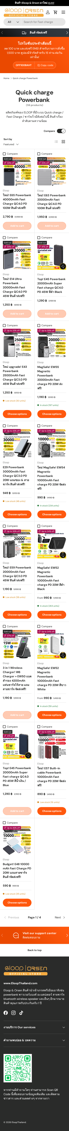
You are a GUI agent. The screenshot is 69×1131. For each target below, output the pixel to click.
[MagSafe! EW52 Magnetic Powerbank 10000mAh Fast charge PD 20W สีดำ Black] (51, 543)
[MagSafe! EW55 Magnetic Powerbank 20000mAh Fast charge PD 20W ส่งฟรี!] (51, 343)
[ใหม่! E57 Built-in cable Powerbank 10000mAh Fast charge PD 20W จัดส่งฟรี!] (51, 744)
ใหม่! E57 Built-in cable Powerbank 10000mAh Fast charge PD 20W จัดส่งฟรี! (51, 776)
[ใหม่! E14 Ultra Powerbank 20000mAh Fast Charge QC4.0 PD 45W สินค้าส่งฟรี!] (17, 255)
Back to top (35, 950)
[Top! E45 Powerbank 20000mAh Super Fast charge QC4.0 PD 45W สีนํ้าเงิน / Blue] (17, 744)
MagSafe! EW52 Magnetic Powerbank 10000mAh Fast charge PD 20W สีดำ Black (50, 578)
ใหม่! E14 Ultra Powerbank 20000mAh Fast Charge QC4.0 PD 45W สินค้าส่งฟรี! (15, 287)
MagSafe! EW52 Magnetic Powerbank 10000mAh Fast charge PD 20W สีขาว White (51, 678)
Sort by (8, 139)
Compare (49, 131)
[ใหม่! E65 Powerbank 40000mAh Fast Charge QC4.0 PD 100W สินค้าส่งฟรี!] (17, 171)
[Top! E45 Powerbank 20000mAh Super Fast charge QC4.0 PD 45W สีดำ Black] (51, 255)
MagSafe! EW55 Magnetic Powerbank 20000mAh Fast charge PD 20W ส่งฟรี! (49, 377)
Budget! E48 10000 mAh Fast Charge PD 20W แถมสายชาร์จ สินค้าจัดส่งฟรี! (17, 870)
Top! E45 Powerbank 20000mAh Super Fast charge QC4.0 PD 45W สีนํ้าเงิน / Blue (17, 776)
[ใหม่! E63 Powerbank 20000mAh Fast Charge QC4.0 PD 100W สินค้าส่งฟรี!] (51, 171)
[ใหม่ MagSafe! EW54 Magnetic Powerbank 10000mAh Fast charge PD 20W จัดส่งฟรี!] (51, 443)
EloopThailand (19, 1122)
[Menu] (63, 12)
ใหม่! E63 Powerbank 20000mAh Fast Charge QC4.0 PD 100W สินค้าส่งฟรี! (51, 201)
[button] (55, 12)
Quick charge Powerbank (25, 78)
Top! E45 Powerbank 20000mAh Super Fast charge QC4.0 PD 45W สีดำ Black (51, 285)
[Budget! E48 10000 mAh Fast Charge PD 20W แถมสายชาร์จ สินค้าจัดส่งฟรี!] (17, 840)
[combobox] (34, 22)
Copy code (47, 65)
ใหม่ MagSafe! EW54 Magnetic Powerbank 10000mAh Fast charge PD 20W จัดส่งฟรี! (51, 478)
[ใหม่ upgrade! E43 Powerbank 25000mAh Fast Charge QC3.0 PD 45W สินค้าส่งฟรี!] (17, 343)
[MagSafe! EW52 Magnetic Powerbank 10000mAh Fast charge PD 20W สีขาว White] (51, 644)
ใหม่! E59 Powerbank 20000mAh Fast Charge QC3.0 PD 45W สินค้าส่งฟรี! (17, 574)
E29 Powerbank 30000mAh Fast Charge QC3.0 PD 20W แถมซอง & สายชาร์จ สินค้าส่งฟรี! (16, 475)
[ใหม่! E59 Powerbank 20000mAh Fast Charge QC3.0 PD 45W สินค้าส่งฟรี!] (17, 543)
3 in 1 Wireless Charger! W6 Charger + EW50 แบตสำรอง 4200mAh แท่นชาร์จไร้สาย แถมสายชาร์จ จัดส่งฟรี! (17, 678)
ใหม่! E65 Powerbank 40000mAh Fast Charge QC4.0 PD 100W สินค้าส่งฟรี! (17, 201)
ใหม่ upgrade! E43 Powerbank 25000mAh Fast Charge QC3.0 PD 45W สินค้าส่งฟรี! (15, 375)
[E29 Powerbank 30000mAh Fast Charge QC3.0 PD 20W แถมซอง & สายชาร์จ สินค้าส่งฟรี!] (17, 443)
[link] (14, 917)
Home (6, 78)
